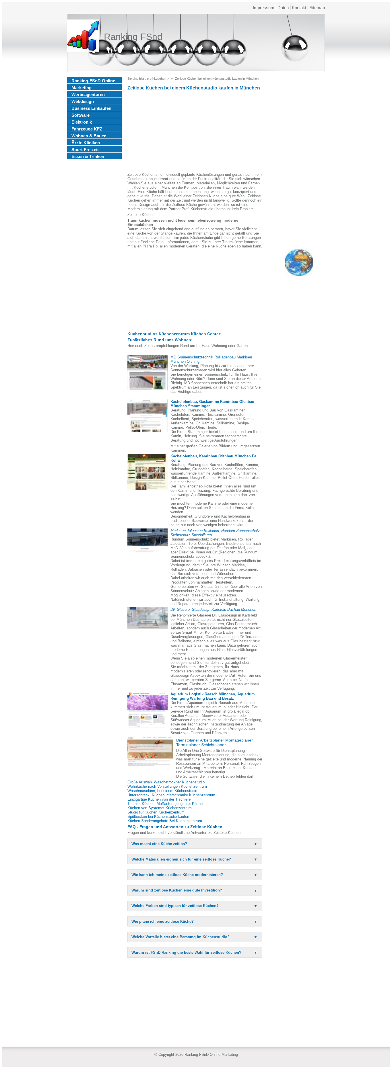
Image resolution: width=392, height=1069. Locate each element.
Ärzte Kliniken (85, 142)
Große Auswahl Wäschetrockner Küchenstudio (166, 782)
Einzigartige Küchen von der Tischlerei (159, 799)
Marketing (81, 87)
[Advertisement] (194, 132)
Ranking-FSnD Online (93, 80)
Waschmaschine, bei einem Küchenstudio (162, 791)
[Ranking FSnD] (83, 36)
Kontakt (299, 7)
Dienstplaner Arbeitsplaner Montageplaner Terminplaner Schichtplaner (214, 742)
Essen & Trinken (87, 156)
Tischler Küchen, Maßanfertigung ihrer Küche (165, 803)
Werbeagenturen (88, 94)
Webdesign (82, 101)
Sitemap (317, 7)
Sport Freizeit (85, 149)
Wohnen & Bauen (88, 135)
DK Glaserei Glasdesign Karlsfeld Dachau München (213, 609)
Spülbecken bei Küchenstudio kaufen (158, 816)
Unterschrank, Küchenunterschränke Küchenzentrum (171, 795)
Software (80, 115)
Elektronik (81, 122)
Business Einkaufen (91, 108)
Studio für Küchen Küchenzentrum (156, 812)
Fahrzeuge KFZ (86, 128)
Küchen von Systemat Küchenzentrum (159, 808)
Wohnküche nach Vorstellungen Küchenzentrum (167, 786)
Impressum (263, 7)
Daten (283, 7)
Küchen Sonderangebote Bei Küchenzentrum (164, 821)
